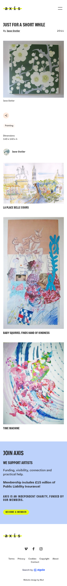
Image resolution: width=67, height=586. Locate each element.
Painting (9, 126)
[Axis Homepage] (12, 8)
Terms (11, 559)
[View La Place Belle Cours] (33, 187)
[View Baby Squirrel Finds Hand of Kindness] (33, 276)
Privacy (21, 559)
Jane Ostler (13, 31)
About (56, 559)
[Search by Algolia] (33, 570)
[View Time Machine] (33, 386)
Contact (35, 562)
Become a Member (16, 512)
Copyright (44, 559)
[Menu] (60, 8)
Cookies (32, 559)
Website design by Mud (33, 580)
